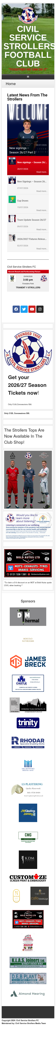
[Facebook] (16, 309)
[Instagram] (40, 309)
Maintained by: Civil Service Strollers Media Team (24, 1023)
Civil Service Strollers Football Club (29, 46)
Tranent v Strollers (28, 287)
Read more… (41, 172)
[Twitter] (24, 309)
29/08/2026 (28, 276)
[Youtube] (32, 309)
